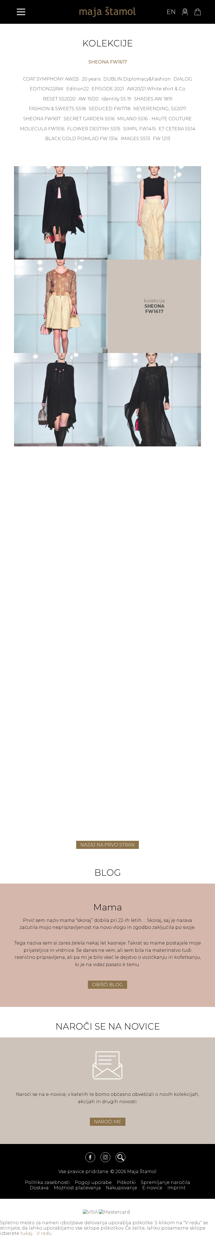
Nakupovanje (121, 1187)
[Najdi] (120, 1157)
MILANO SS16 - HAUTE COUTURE (154, 118)
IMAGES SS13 (135, 138)
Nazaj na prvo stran (107, 844)
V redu (44, 1233)
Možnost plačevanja (77, 1187)
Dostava (39, 1187)
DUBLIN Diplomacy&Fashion (137, 79)
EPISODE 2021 (108, 88)
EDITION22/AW (47, 88)
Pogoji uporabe (93, 1182)
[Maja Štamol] (107, 12)
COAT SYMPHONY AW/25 (51, 79)
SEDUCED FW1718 (109, 108)
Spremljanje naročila (165, 1182)
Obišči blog (107, 984)
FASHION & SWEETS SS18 (57, 108)
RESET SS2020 (59, 99)
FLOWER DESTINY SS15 (93, 128)
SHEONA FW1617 (42, 118)
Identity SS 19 (116, 99)
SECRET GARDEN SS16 (89, 118)
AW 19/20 (88, 99)
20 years (91, 79)
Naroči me (107, 1121)
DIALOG (183, 79)
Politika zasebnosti (47, 1182)
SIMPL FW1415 (139, 128)
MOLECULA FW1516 (42, 128)
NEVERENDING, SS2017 (159, 108)
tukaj (26, 1233)
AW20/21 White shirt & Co (156, 88)
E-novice (152, 1187)
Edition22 (77, 88)
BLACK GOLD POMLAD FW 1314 (81, 138)
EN (171, 12)
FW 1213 (161, 138)
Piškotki (126, 1182)
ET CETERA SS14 (177, 128)
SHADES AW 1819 (153, 99)
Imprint (176, 1187)
